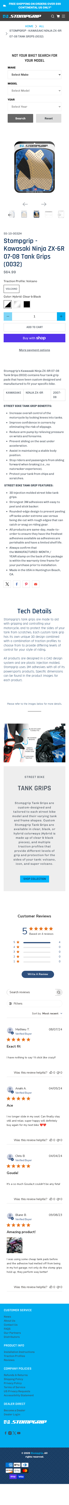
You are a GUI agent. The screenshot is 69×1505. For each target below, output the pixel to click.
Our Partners (12, 1333)
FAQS (7, 1328)
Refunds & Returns (16, 1375)
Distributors (12, 1337)
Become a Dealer (14, 1410)
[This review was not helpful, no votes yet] (58, 1073)
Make (12, 67)
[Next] (44, 204)
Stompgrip (37, 1453)
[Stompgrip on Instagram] (10, 1434)
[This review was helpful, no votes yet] (51, 1073)
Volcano (11, 288)
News (7, 1316)
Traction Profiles (14, 1356)
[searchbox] (31, 992)
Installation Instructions (19, 1352)
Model (12, 83)
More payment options (34, 350)
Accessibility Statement (19, 1395)
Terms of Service (14, 1387)
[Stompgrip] (25, 16)
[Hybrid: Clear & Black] (8, 304)
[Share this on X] (7, 584)
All (41, 26)
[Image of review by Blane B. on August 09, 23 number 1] (14, 1245)
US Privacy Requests (17, 1391)
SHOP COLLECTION (34, 879)
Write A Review (38, 974)
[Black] (27, 304)
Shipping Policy (13, 1379)
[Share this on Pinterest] (26, 584)
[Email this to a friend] (35, 584)
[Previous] (25, 204)
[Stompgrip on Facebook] (5, 1434)
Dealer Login (12, 1414)
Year (11, 99)
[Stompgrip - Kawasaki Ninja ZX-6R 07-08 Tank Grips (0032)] (34, 167)
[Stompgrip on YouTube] (19, 1434)
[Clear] (17, 304)
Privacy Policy (13, 1383)
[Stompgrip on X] (14, 1434)
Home (29, 26)
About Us (9, 1320)
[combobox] (47, 1013)
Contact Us (11, 1324)
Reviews (9, 1360)
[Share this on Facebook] (16, 584)
